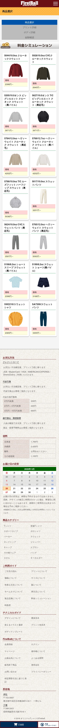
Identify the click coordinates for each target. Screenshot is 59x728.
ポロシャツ (36, 530)
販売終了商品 (11, 664)
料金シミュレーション (41, 598)
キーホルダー (37, 557)
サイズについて (38, 577)
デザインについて (13, 617)
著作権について (38, 651)
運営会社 (35, 664)
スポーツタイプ (11, 530)
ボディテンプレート (14, 631)
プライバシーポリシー (41, 671)
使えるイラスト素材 (14, 624)
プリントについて (39, 571)
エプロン (35, 547)
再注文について (38, 591)
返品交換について (13, 598)
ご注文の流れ (11, 571)
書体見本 (35, 617)
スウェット (36, 536)
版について (36, 584)
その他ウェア (10, 552)
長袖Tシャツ (36, 525)
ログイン (35, 644)
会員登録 (9, 644)
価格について (11, 577)
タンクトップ (10, 541)
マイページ (10, 651)
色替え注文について (14, 584)
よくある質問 (37, 657)
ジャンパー (36, 541)
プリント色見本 (38, 624)
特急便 (8, 604)
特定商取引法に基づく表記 (16, 680)
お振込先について (13, 657)
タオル (7, 557)
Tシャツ (7, 525)
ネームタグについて (14, 591)
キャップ (8, 547)
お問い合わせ (11, 671)
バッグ (34, 552)
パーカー (8, 536)
